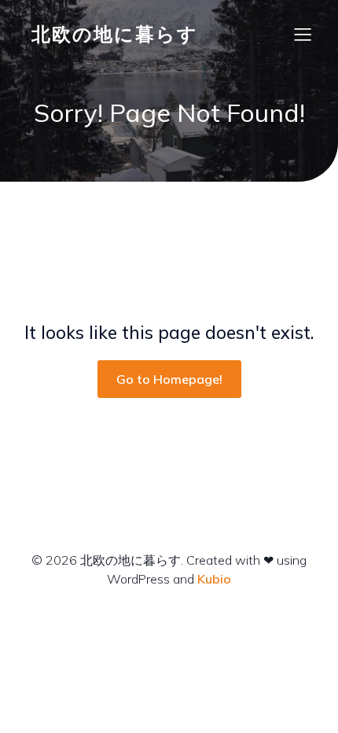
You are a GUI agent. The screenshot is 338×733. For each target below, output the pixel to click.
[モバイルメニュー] (302, 34)
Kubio (214, 579)
